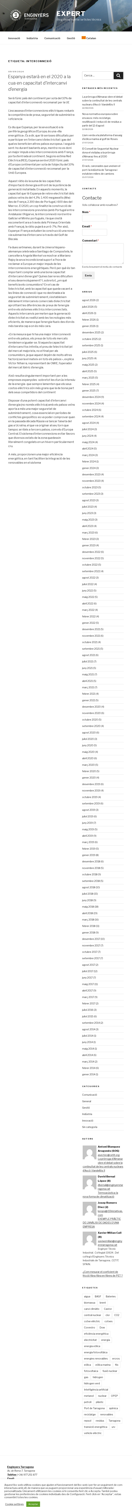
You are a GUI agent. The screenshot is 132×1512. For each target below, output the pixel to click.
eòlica (87, 1364)
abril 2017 (87, 990)
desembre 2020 (91, 706)
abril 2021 (87, 680)
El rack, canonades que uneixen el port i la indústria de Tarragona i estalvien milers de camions (101, 169)
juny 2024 (87, 435)
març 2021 (88, 687)
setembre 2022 (91, 571)
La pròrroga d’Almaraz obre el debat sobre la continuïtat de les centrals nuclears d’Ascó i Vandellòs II (102, 100)
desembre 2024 (91, 396)
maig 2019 (88, 829)
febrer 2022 (89, 616)
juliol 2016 (87, 1009)
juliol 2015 (87, 1016)
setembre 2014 (91, 1022)
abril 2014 (87, 1055)
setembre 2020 (91, 726)
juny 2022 (87, 590)
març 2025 (88, 377)
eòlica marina (103, 1364)
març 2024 (88, 455)
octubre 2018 (89, 874)
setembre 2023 (91, 493)
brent (103, 1302)
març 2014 (88, 1061)
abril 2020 (88, 758)
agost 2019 (88, 809)
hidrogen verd (92, 1383)
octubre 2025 (90, 338)
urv (113, 1426)
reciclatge (90, 1414)
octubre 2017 (89, 951)
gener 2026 (89, 326)
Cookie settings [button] (14, 1504)
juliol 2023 (88, 506)
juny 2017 (87, 977)
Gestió (71, 38)
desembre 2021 (91, 629)
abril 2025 (87, 371)
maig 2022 (88, 596)
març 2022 (88, 609)
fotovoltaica (91, 1370)
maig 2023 (88, 519)
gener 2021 (88, 700)
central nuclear (92, 1315)
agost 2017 (88, 964)
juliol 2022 (88, 584)
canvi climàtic (92, 1308)
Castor (108, 1308)
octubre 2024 (90, 409)
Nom (86, 212)
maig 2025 (88, 364)
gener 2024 (89, 468)
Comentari (90, 240)
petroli (87, 1402)
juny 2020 (87, 745)
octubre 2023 (90, 487)
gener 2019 (88, 855)
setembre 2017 (91, 958)
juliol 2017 (87, 971)
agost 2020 (89, 732)
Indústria (32, 38)
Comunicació (52, 38)
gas (86, 1377)
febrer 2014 (88, 1067)
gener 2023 (88, 545)
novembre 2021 (91, 635)
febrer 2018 (88, 925)
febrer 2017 (88, 1003)
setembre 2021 (91, 648)
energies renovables (96, 1358)
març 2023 (88, 532)
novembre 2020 (91, 713)
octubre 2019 (89, 797)
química (113, 1408)
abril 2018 (87, 913)
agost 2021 (88, 655)
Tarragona (114, 1420)
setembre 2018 (91, 880)
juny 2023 (87, 513)
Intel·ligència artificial (96, 1389)
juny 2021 (87, 668)
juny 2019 (87, 822)
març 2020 (88, 764)
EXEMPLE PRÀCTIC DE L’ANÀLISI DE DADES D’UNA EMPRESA (102, 1222)
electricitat (90, 1339)
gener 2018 (88, 932)
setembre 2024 (91, 416)
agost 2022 (88, 577)
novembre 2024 (91, 403)
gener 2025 (89, 390)
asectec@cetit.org (109, 1154)
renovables (106, 1414)
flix (116, 1364)
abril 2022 (87, 603)
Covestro (89, 1327)
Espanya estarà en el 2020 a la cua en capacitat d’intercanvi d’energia (39, 83)
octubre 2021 (89, 642)
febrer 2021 (88, 693)
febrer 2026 (89, 319)
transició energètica (95, 1426)
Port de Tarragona (94, 1408)
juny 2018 (87, 900)
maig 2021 (88, 674)
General (86, 1101)
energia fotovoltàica (95, 1352)
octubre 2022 (90, 564)
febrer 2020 (89, 771)
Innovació (14, 38)
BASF (98, 1296)
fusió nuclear (110, 1370)
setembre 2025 (91, 345)
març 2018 (88, 919)
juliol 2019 (87, 816)
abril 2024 (87, 448)
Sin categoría (89, 1127)
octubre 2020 (90, 719)
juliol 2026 (88, 306)
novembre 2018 (91, 868)
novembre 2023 (91, 480)
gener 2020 (89, 777)
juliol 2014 (87, 1035)
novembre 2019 (91, 790)
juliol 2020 (88, 738)
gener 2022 (88, 622)
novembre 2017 (91, 945)
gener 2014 (88, 1074)
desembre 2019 (91, 784)
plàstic (99, 1402)
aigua (87, 1296)
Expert (71, 13)
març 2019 (88, 842)
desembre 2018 (91, 861)
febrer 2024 (89, 461)
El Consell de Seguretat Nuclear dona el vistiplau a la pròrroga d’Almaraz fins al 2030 (100, 152)
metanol (89, 1395)
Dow (102, 1327)
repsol (87, 1420)
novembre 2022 (91, 558)
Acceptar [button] (33, 1504)
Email (87, 226)
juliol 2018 (87, 893)
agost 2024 (89, 422)
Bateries (111, 1296)
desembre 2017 (91, 938)
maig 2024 (88, 442)
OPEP (114, 1395)
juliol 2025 (88, 351)
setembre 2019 (91, 803)
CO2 (116, 1315)
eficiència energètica (96, 1333)
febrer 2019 (88, 848)
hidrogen (98, 1377)
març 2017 (88, 997)
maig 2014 (88, 1048)
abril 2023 (87, 526)
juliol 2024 (88, 429)
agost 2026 (89, 300)
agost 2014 (88, 1029)
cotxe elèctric (92, 1321)
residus (100, 1420)
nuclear (102, 1395)
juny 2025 (87, 358)
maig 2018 (88, 906)
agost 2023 (88, 500)
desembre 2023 (91, 474)
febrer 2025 (89, 384)
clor (108, 1315)
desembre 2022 (91, 551)
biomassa (89, 1302)
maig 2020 (88, 751)
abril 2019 (87, 835)
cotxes (108, 1321)
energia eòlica (92, 1346)
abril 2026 (87, 313)
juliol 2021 (87, 661)
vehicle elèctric (93, 1433)
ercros (116, 1358)
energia (105, 1339)
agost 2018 (88, 887)
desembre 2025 (91, 332)
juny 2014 (87, 1042)
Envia (88, 275)
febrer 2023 (89, 538)
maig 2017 (88, 984)
